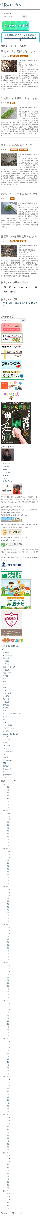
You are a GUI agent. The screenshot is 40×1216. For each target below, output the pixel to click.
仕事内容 (6, 466)
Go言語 (5, 757)
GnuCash (6, 746)
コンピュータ (8, 731)
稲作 (4, 687)
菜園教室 (6, 658)
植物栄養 (6, 670)
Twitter (5, 469)
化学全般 (24, 56)
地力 (10, 287)
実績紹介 (6, 743)
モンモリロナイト (18, 287)
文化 (4, 722)
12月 (9, 813)
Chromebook (7, 760)
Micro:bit (6, 737)
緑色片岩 (12, 292)
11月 (8, 816)
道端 (12, 103)
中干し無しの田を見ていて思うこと (20, 304)
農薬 (4, 679)
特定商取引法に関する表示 (10, 646)
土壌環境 (14, 150)
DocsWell (6, 472)
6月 (8, 793)
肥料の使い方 (8, 775)
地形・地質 (23, 150)
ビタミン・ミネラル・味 (12, 713)
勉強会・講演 (8, 655)
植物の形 (6, 702)
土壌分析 (6, 664)
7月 (8, 790)
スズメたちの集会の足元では (18, 145)
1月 (8, 807)
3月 (8, 801)
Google (5, 748)
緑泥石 (5, 292)
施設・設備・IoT (9, 667)
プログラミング (8, 728)
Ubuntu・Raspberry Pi (11, 734)
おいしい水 (7, 716)
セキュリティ (8, 769)
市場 (4, 711)
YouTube (6, 475)
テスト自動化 (8, 725)
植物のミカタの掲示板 (11, 347)
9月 (8, 822)
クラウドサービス (9, 751)
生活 (4, 778)
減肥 (5, 287)
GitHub (5, 478)
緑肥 (4, 684)
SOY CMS (6, 740)
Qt (4, 754)
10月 (9, 819)
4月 (8, 799)
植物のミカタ (11, 5)
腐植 (36, 287)
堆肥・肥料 (14, 56)
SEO (4, 763)
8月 (8, 787)
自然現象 (6, 696)
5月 (8, 796)
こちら (17, 515)
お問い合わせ (8, 481)
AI (3, 772)
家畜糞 (23, 241)
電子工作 (6, 766)
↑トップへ (21, 1213)
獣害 (4, 681)
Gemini (22, 61)
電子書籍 (6, 652)
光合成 (5, 708)
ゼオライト (29, 287)
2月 (8, 804)
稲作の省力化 (5, 540)
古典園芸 (6, 705)
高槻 (4, 719)
